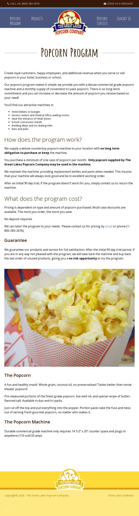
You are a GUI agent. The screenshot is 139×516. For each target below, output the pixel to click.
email (108, 226)
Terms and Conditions (121, 495)
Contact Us (124, 18)
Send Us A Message (120, 3)
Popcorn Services (102, 21)
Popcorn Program (15, 21)
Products (37, 18)
